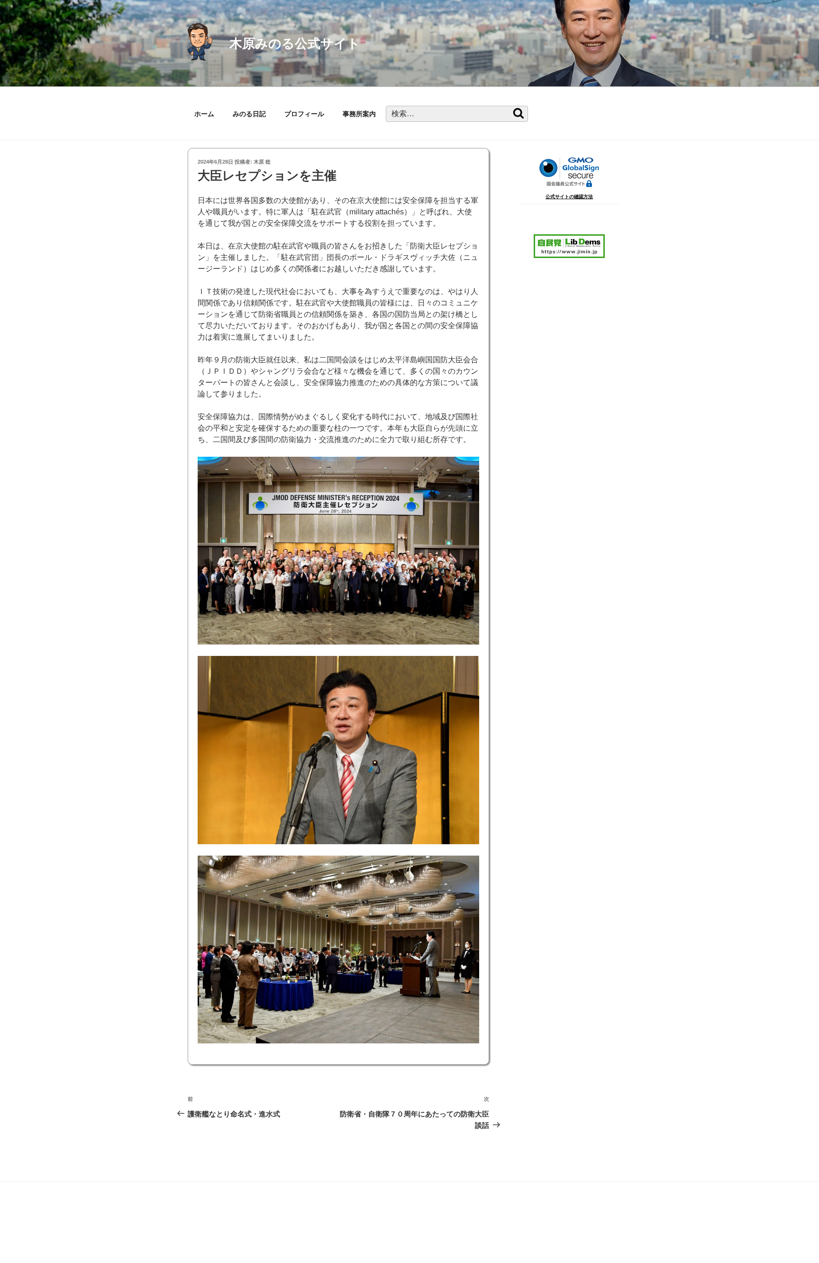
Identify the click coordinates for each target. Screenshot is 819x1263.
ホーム (204, 114)
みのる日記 (249, 114)
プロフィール (304, 114)
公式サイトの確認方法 (569, 196)
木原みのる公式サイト (294, 43)
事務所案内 (359, 114)
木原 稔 (262, 162)
